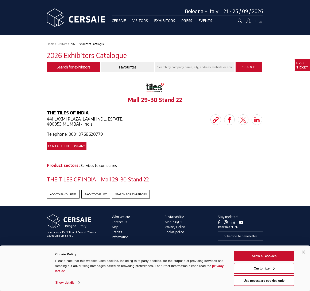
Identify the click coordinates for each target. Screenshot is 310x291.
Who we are (121, 217)
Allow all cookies (264, 256)
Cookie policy (174, 232)
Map (115, 227)
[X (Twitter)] (243, 119)
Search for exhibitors (131, 194)
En (260, 21)
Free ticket (302, 65)
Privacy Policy (175, 227)
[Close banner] (303, 252)
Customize (262, 268)
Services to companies (99, 165)
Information (120, 237)
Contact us (119, 222)
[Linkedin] (257, 119)
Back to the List (96, 194)
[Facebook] (229, 119)
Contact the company (66, 146)
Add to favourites (63, 194)
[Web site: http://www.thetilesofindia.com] (215, 119)
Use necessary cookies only (264, 280)
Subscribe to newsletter (240, 236)
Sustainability (174, 217)
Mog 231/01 (173, 222)
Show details (64, 282)
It (256, 21)
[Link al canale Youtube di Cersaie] (242, 222)
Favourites (127, 67)
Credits (117, 232)
